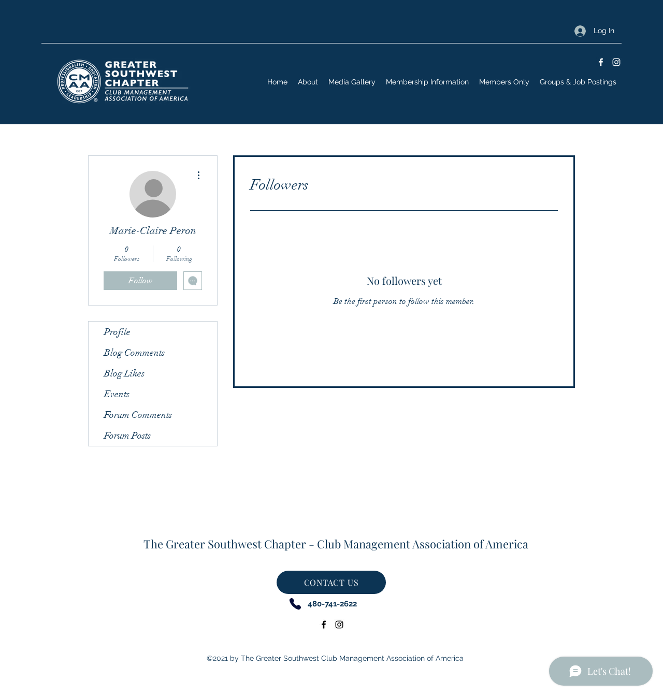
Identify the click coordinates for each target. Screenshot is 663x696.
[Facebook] (601, 62)
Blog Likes (124, 373)
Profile (117, 332)
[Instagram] (616, 62)
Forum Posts (127, 435)
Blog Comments (134, 352)
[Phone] (295, 603)
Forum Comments (138, 415)
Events (116, 394)
